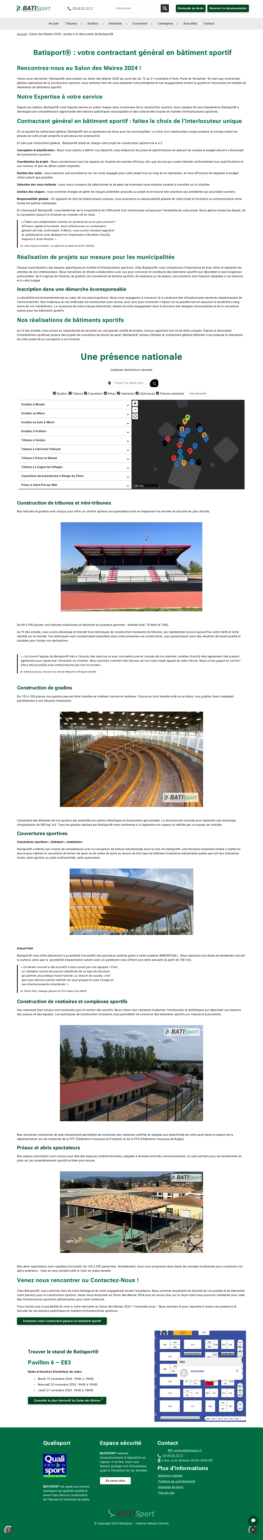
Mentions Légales (170, 1475)
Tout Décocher (197, 393)
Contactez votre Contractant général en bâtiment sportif (62, 1321)
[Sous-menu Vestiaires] (126, 24)
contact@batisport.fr (187, 1450)
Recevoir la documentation (228, 8)
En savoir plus (115, 1480)
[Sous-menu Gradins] (102, 24)
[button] (168, 438)
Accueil (22, 34)
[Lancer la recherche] (165, 8)
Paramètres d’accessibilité (8, 1530)
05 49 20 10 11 (83, 8)
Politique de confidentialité (176, 1481)
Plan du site (166, 1493)
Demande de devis (190, 8)
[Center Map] (135, 416)
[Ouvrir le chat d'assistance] (253, 1521)
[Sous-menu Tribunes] (81, 24)
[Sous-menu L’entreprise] (177, 24)
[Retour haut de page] (252, 1529)
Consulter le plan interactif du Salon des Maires (67, 1400)
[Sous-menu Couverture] (152, 24)
